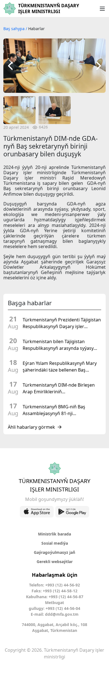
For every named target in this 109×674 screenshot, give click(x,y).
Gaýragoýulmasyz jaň (54, 552)
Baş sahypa (14, 28)
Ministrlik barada (54, 534)
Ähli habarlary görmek (31, 427)
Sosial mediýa (54, 543)
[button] (10, 65)
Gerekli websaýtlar (55, 561)
